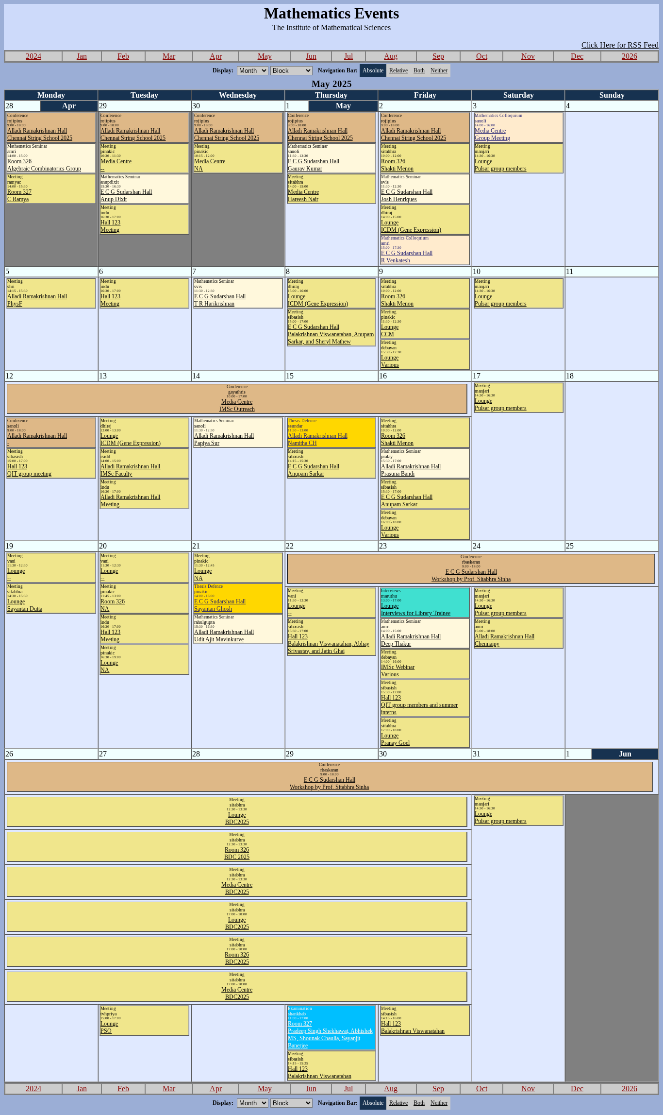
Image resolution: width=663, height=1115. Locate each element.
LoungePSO (109, 1027)
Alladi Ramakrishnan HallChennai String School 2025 (39, 134)
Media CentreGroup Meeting (492, 134)
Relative (398, 70)
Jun (311, 56)
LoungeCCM (389, 331)
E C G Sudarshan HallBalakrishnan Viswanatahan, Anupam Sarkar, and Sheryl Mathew (331, 334)
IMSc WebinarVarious (397, 671)
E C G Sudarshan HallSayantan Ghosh (220, 605)
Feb (123, 56)
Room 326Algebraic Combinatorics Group (44, 165)
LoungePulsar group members (501, 165)
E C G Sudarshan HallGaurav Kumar (313, 165)
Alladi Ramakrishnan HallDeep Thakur (411, 640)
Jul (348, 56)
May (265, 56)
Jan (82, 56)
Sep (438, 56)
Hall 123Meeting (110, 226)
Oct (481, 56)
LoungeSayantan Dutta (24, 605)
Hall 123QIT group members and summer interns (419, 705)
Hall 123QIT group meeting (29, 470)
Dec (577, 56)
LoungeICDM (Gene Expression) (411, 226)
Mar (169, 56)
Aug (391, 56)
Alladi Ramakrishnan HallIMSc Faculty (130, 470)
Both (419, 70)
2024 (33, 56)
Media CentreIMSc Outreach (237, 405)
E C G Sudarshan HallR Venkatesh (406, 257)
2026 (629, 56)
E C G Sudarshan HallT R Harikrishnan (220, 300)
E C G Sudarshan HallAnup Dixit (126, 196)
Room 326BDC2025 (237, 958)
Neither (439, 70)
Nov (528, 56)
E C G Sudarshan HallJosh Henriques (406, 196)
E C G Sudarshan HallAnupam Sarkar (313, 470)
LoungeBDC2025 (237, 818)
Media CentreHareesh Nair (303, 196)
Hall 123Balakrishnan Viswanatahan (319, 1072)
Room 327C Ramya (19, 196)
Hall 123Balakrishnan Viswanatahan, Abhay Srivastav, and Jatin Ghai (328, 643)
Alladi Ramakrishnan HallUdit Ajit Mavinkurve (224, 636)
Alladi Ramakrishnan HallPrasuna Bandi (411, 470)
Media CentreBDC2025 (236, 888)
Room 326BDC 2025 (236, 853)
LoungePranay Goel (395, 739)
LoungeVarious (390, 361)
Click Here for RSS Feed (620, 45)
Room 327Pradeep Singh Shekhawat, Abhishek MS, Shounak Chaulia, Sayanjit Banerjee (330, 1034)
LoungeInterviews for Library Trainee (415, 609)
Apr (216, 56)
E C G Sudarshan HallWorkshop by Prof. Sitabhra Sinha (471, 575)
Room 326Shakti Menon (397, 165)
